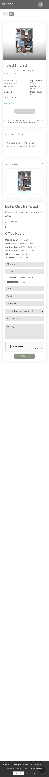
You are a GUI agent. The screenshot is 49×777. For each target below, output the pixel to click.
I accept (18, 773)
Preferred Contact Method (20, 278)
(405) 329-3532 (12, 221)
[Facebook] (6, 227)
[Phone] (40, 4)
